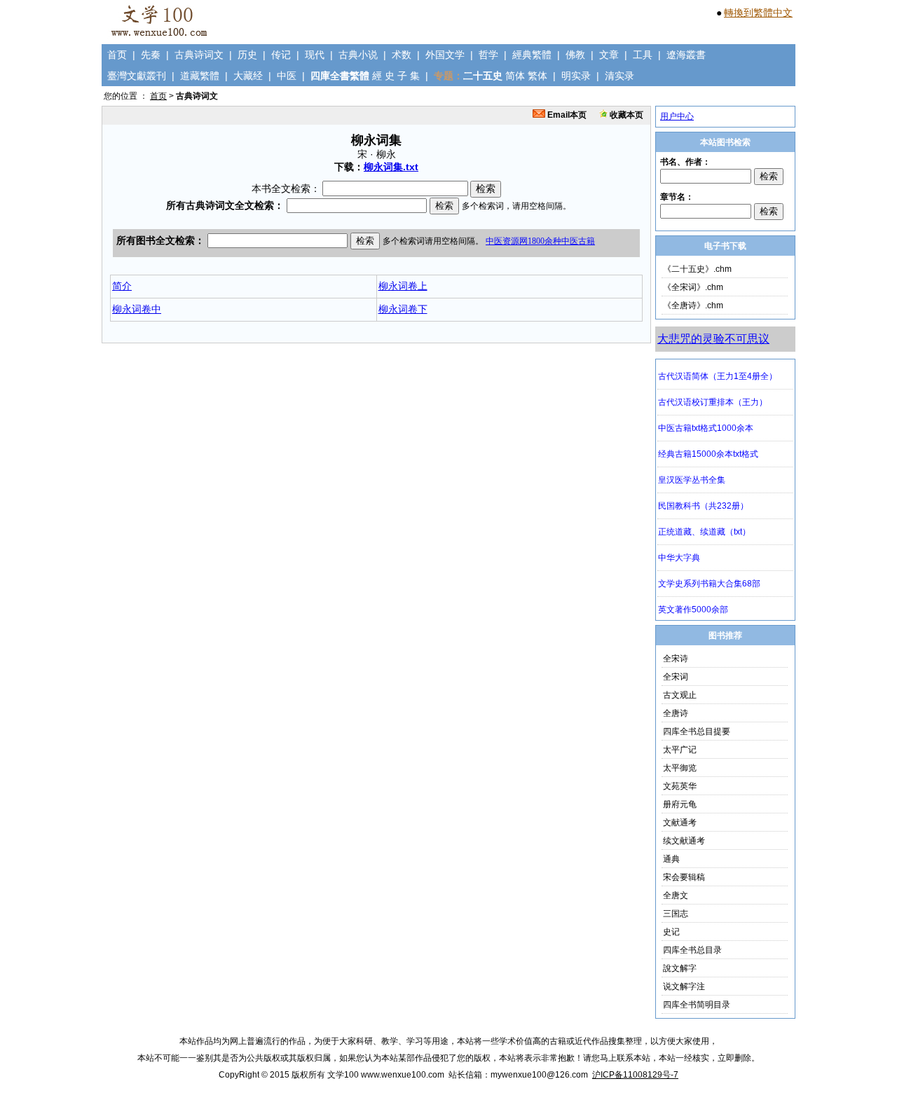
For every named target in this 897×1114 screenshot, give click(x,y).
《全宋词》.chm (693, 287)
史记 (671, 932)
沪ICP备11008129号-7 (635, 1075)
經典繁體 (532, 54)
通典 (671, 859)
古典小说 (358, 54)
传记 (281, 54)
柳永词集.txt (391, 166)
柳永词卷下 (402, 309)
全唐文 (675, 895)
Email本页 (566, 115)
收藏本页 (625, 115)
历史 (247, 54)
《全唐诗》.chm (693, 305)
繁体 (537, 75)
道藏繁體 (199, 75)
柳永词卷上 (402, 285)
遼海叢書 (686, 54)
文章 (609, 54)
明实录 (576, 75)
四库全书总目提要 (696, 731)
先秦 (150, 54)
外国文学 (445, 54)
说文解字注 (684, 986)
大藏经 (248, 75)
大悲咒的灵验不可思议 (713, 339)
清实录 (619, 75)
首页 (117, 54)
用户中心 (677, 116)
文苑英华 (680, 786)
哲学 (488, 54)
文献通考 (680, 822)
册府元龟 (680, 804)
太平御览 (680, 768)
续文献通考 (684, 841)
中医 (286, 75)
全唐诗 (675, 713)
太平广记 (680, 750)
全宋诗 (675, 658)
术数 (401, 54)
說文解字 (680, 968)
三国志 (675, 914)
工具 (642, 54)
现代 (314, 54)
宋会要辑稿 (684, 877)
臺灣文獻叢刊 (136, 75)
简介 (122, 285)
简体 (515, 75)
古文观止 (680, 695)
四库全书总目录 (692, 950)
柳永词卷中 (136, 309)
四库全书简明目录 (696, 1005)
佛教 (575, 54)
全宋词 (675, 677)
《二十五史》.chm (697, 269)
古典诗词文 (199, 54)
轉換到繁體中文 (758, 12)
